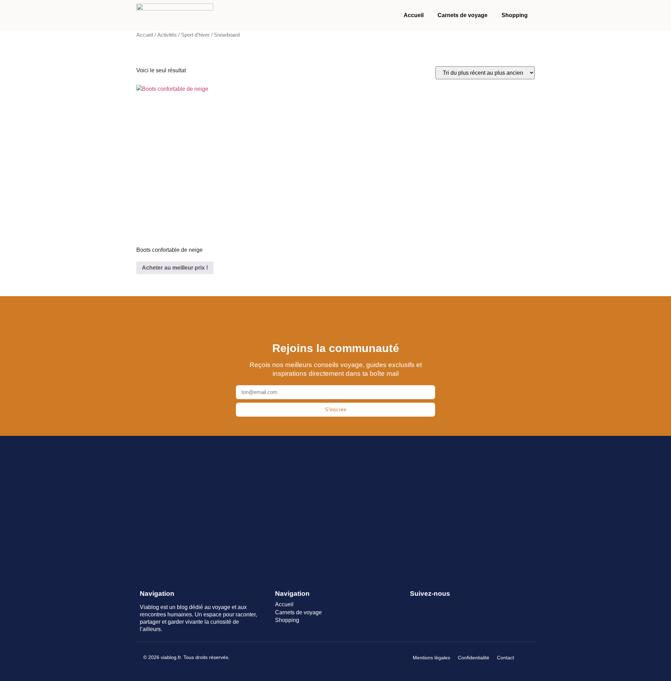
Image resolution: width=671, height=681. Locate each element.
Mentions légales (431, 657)
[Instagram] (439, 605)
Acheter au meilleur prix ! (175, 268)
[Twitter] (427, 605)
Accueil (414, 15)
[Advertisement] (335, 505)
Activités (167, 35)
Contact (505, 657)
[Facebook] (414, 605)
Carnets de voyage (463, 15)
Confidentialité (473, 657)
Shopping (515, 15)
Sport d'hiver (195, 35)
